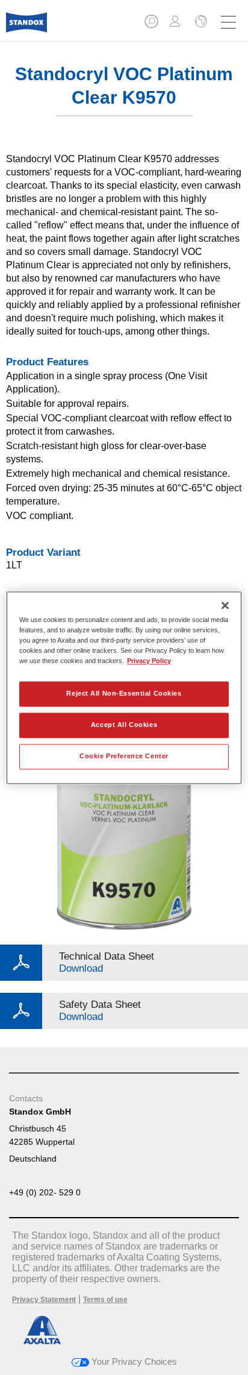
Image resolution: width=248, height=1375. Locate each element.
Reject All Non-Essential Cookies (123, 693)
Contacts (26, 1098)
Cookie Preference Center (124, 756)
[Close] (225, 605)
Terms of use (105, 1299)
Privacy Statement (44, 1299)
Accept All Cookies (124, 724)
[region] (123, 687)
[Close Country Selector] (200, 22)
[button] (152, 25)
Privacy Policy (149, 660)
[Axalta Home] (26, 27)
